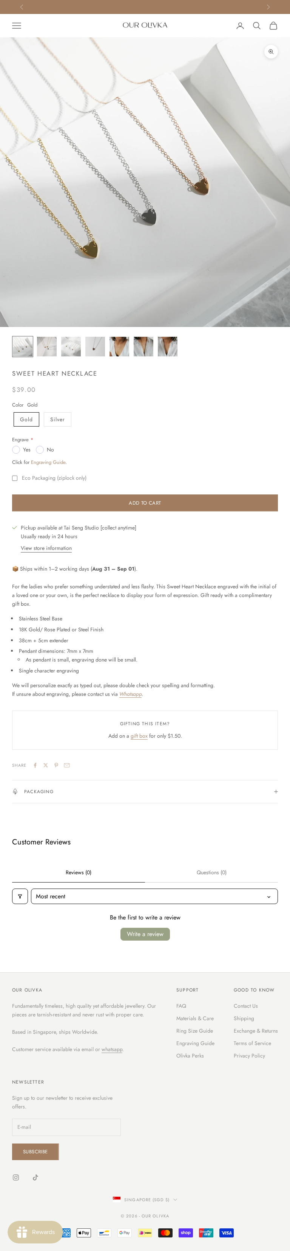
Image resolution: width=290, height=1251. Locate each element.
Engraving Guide (48, 462)
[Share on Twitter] (46, 765)
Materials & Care (195, 1018)
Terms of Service (252, 1043)
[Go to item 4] (95, 346)
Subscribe (35, 1151)
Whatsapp (130, 694)
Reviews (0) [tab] (78, 872)
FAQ (181, 1006)
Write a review (145, 934)
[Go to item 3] (71, 346)
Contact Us (246, 1006)
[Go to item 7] (167, 346)
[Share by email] (67, 765)
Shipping (244, 1018)
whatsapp (112, 1049)
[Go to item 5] (119, 346)
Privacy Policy (249, 1055)
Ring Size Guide (194, 1031)
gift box (139, 736)
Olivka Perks (190, 1055)
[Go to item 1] (22, 346)
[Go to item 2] (46, 346)
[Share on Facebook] (35, 765)
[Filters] (20, 896)
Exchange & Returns (256, 1031)
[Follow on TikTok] (35, 1177)
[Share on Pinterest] (56, 765)
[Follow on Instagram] (16, 1177)
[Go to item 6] (143, 346)
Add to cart (145, 503)
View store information (46, 548)
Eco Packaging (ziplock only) (54, 478)
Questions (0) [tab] (212, 872)
